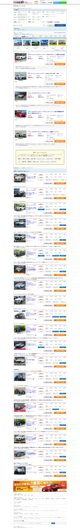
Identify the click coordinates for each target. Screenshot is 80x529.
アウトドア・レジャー (41, 158)
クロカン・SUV (51, 510)
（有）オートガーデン (20, 106)
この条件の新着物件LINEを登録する (60, 32)
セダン (38, 510)
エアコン (25, 517)
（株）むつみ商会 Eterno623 (18, 385)
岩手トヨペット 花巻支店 (20, 68)
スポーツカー (54, 161)
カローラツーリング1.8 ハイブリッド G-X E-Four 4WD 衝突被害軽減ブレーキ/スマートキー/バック (31, 269)
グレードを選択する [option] (21, 19)
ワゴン (15, 29)
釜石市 (36, 498)
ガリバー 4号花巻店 (19, 145)
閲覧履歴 (44, 2)
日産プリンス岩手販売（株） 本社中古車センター (22, 232)
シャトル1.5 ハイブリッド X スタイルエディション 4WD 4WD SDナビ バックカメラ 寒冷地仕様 (31, 423)
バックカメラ (20, 517)
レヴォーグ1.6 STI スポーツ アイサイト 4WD (39, 93)
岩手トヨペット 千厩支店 (18, 464)
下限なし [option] (33, 12)
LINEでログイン (63, 2)
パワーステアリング (50, 517)
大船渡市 (22, 498)
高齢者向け (30, 161)
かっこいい (48, 161)
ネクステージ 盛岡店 (17, 217)
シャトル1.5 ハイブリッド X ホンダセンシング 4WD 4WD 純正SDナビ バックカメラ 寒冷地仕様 (31, 329)
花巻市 (23, 29)
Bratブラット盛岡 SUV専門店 (19, 448)
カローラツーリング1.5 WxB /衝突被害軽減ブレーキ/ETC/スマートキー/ (31, 453)
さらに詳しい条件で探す (18, 25)
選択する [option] (19, 12)
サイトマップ (31, 527)
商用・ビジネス (36, 161)
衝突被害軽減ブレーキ (60, 517)
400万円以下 (37, 513)
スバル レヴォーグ (35, 506)
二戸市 (39, 498)
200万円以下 (26, 513)
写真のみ (24, 34)
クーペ (42, 510)
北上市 (26, 498)
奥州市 (43, 498)
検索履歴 (50, 2)
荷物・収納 (24, 161)
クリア (50, 25)
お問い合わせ (15, 527)
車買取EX (21, 526)
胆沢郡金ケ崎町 (58, 498)
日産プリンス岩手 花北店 (18, 294)
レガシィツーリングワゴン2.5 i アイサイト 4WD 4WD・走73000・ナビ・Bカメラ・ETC (31, 192)
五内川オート (18, 126)
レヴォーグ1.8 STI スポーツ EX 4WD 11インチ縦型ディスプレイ (43, 131)
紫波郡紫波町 (47, 498)
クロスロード (16, 201)
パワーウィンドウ (42, 517)
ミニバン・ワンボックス (32, 510)
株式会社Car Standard (17, 186)
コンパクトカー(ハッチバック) (22, 510)
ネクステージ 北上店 (17, 339)
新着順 (27, 36)
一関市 (33, 498)
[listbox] (34, 12)
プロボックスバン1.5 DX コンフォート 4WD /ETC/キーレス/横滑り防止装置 (46, 54)
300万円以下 (32, 513)
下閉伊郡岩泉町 (18, 499)
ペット (19, 161)
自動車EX (15, 526)
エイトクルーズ (16, 323)
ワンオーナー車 (37, 518)
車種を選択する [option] (20, 14)
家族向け (19, 158)
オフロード (42, 161)
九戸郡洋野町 (31, 499)
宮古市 (19, 498)
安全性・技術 (33, 158)
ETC (22, 518)
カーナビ (15, 517)
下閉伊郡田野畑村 (24, 499)
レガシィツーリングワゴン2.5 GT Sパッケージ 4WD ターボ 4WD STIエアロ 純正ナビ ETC (31, 207)
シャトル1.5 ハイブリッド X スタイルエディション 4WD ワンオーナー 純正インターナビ (31, 391)
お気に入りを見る (30, 34)
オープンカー (46, 510)
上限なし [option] (38, 12)
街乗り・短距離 (57, 158)
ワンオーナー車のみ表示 (61, 11)
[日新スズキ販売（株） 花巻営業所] (44, 47)
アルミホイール (26, 518)
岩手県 (19, 29)
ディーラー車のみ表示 (60, 13)
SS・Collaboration (17, 247)
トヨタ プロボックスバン (27, 506)
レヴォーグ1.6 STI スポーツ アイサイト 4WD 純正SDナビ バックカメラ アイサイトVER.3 (31, 253)
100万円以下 (16, 513)
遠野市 (29, 498)
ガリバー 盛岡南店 (17, 401)
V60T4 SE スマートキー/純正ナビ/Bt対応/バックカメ (31, 176)
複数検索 (15, 12)
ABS (55, 517)
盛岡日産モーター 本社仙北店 (18, 355)
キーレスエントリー (31, 517)
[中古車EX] (18, 2)
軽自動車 (15, 510)
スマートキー (37, 517)
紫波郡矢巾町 (53, 498)
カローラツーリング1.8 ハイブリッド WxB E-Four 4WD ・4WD (43, 73)
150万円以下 (21, 513)
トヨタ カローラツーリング (18, 506)
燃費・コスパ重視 (26, 158)
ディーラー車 (32, 518)
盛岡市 (15, 498)
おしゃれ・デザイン (50, 158)
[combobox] (22, 12)
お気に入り (57, 2)
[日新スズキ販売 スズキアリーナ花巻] (18, 47)
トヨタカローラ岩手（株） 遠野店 (19, 279)
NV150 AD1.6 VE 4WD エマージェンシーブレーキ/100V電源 (31, 236)
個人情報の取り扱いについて (24, 527)
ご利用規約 (19, 527)
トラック (56, 510)
